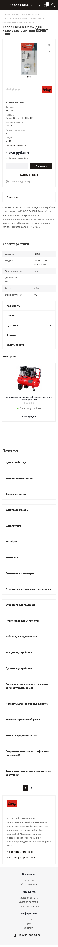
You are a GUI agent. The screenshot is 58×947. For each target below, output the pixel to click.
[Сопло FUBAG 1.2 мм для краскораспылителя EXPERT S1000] (29, 59)
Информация (29, 913)
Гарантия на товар (29, 905)
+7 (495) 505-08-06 (30, 934)
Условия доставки (29, 901)
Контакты (29, 927)
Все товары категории (21, 851)
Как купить (29, 891)
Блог (29, 923)
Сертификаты (29, 884)
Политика (29, 879)
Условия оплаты (29, 897)
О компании (29, 874)
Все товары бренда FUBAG (23, 857)
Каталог (29, 919)
